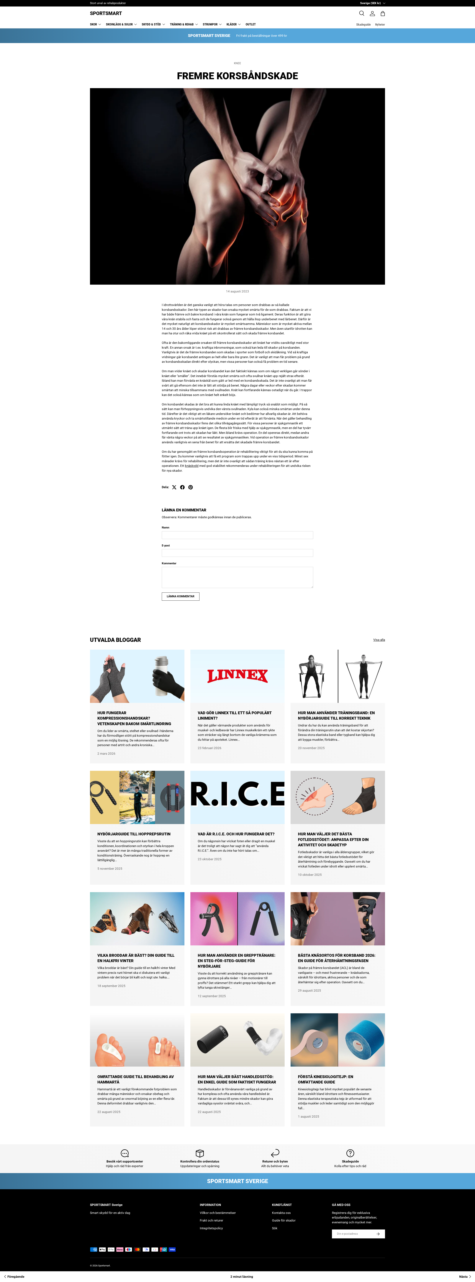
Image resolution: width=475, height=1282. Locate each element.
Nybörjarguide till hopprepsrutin (134, 834)
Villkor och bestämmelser (218, 1213)
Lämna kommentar (180, 596)
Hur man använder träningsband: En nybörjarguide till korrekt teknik (336, 716)
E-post (166, 545)
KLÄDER (232, 24)
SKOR (93, 24)
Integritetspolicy (211, 1228)
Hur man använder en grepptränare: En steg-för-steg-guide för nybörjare (236, 961)
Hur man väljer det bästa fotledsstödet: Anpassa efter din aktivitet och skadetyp (333, 839)
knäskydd (192, 466)
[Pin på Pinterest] (190, 487)
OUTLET (251, 24)
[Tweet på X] (174, 487)
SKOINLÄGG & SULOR (119, 24)
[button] (383, 13)
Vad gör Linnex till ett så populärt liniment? (234, 716)
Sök (274, 1228)
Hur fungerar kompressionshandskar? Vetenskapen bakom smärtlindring (134, 718)
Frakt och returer (211, 1220)
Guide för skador (284, 1220)
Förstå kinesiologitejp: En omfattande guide (325, 1079)
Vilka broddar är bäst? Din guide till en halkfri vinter (135, 958)
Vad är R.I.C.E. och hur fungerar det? (236, 834)
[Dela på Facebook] (182, 487)
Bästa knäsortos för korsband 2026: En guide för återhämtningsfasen (336, 958)
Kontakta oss (281, 1213)
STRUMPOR (210, 24)
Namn (165, 527)
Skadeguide (363, 24)
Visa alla (379, 640)
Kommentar (169, 563)
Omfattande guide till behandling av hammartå (135, 1079)
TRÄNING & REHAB (182, 24)
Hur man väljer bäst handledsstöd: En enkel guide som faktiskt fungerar (237, 1079)
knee (237, 63)
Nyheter (380, 24)
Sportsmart (104, 1265)
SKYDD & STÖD (151, 24)
